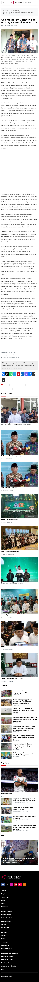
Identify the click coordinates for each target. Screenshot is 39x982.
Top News (5, 763)
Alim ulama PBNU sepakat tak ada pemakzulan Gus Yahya (18, 614)
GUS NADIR (16, 389)
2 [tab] (17, 866)
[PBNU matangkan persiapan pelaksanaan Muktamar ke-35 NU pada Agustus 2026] (19, 410)
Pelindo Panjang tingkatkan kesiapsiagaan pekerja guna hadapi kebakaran (22, 746)
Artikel (3, 924)
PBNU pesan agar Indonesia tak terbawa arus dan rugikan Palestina (18, 486)
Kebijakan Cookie (7, 959)
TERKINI (4, 685)
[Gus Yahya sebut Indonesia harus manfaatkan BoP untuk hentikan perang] (19, 442)
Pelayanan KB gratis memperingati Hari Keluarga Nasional (19, 859)
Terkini (3, 890)
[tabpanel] (19, 852)
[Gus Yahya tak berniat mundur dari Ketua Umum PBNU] (19, 633)
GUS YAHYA (13, 385)
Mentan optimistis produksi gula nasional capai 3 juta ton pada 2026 (24, 737)
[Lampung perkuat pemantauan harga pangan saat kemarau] (6, 693)
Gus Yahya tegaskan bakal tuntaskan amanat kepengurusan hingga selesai (18, 582)
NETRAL (22, 385)
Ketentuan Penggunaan (9, 953)
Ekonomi (4, 932)
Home (6, 10)
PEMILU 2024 (31, 385)
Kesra (3, 939)
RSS (2, 969)
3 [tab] (19, 866)
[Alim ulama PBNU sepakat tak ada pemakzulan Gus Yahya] (19, 601)
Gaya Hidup (5, 927)
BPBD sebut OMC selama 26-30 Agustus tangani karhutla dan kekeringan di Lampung (24, 728)
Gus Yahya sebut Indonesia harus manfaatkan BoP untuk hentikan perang (18, 455)
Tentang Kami (6, 963)
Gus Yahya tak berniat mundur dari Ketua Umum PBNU (19, 645)
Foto (3, 835)
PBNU (6, 385)
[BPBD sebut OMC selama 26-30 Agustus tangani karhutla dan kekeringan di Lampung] (6, 729)
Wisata (3, 935)
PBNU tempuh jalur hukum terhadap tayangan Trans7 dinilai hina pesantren (18, 677)
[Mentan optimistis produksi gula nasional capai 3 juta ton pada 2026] (6, 738)
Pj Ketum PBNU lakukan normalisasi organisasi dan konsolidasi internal (18, 550)
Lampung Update (7, 911)
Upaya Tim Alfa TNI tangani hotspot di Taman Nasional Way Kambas (24, 710)
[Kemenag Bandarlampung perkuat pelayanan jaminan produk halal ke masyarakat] (6, 720)
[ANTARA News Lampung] (21, 2)
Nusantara (4, 907)
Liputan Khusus (6, 948)
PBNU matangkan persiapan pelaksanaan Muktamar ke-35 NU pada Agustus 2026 (16, 423)
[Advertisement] (19, 171)
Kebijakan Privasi (7, 956)
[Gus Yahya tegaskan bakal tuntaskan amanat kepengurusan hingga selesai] (19, 569)
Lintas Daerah (15, 10)
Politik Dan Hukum (7, 918)
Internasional (6, 921)
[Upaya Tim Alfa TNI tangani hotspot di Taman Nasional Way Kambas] (6, 711)
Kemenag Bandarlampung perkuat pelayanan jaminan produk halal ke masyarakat (25, 719)
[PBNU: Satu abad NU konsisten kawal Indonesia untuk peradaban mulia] (19, 506)
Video (3, 903)
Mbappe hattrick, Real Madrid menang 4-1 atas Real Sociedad (18, 792)
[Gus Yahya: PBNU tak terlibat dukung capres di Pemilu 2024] (19, 780)
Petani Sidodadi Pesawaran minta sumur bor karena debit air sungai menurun (24, 827)
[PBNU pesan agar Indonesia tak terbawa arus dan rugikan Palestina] (19, 474)
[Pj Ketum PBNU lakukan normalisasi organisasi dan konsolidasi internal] (19, 538)
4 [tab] (22, 866)
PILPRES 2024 (6, 389)
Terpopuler (5, 897)
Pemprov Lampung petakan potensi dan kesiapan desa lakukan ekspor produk (22, 701)
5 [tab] (25, 866)
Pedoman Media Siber (9, 966)
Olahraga (4, 942)
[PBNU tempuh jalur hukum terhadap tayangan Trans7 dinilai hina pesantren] (19, 665)
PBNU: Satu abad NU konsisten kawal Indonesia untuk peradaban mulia (18, 518)
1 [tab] (14, 866)
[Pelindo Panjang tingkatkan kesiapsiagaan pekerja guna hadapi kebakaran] (6, 747)
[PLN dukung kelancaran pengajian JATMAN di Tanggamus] (6, 755)
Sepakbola (5, 945)
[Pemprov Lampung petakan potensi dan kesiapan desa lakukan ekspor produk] (6, 702)
